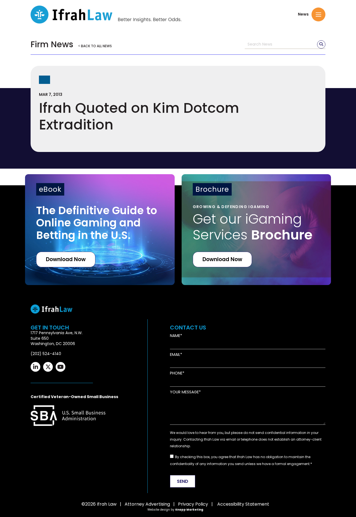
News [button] (303, 14)
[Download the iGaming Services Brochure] (256, 229)
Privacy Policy (193, 504)
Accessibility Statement (243, 504)
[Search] (321, 44)
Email (175, 354)
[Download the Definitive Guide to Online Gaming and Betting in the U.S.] (100, 229)
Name (175, 335)
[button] (318, 14)
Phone (176, 373)
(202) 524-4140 (46, 353)
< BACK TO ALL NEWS (95, 46)
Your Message (184, 392)
